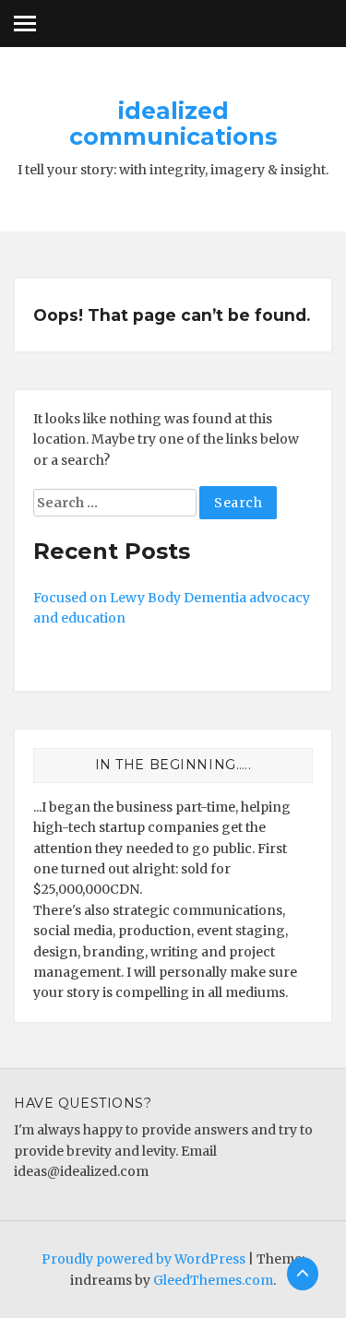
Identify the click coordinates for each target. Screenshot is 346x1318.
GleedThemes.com (213, 1280)
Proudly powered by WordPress (143, 1259)
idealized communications (173, 123)
